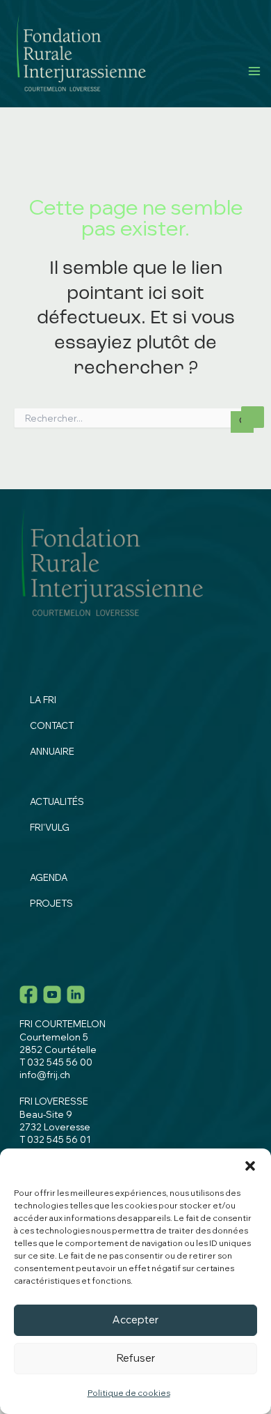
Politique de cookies (129, 1393)
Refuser (136, 1358)
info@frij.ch (44, 1074)
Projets (51, 903)
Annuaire (52, 751)
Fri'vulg (49, 827)
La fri (43, 699)
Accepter (135, 1319)
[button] (250, 1166)
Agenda (48, 877)
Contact (52, 725)
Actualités (57, 801)
